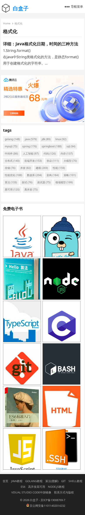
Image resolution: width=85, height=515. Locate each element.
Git (63, 481)
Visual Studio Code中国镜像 (31, 492)
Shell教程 (75, 481)
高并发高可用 (36, 487)
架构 (53, 175)
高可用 (12, 189)
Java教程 (16, 481)
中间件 (11, 153)
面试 (27, 182)
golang (12, 139)
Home (6, 23)
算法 (11, 182)
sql (70, 146)
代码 (50, 153)
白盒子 (21, 8)
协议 (53, 161)
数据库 (34, 175)
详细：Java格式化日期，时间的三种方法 (40, 44)
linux (60, 139)
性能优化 (13, 175)
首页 (5, 481)
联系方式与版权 (64, 492)
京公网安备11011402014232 (47, 506)
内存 (67, 153)
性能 (59, 168)
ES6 (23, 487)
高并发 (31, 189)
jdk (46, 139)
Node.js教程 (56, 487)
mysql (11, 146)
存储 (10, 168)
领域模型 (64, 182)
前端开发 (33, 161)
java (31, 139)
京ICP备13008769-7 (53, 500)
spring (29, 146)
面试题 (44, 182)
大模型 (70, 161)
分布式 (12, 161)
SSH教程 (61, 469)
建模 (42, 168)
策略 (70, 175)
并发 (25, 168)
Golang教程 (33, 481)
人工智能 (31, 153)
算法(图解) (51, 481)
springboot (52, 146)
